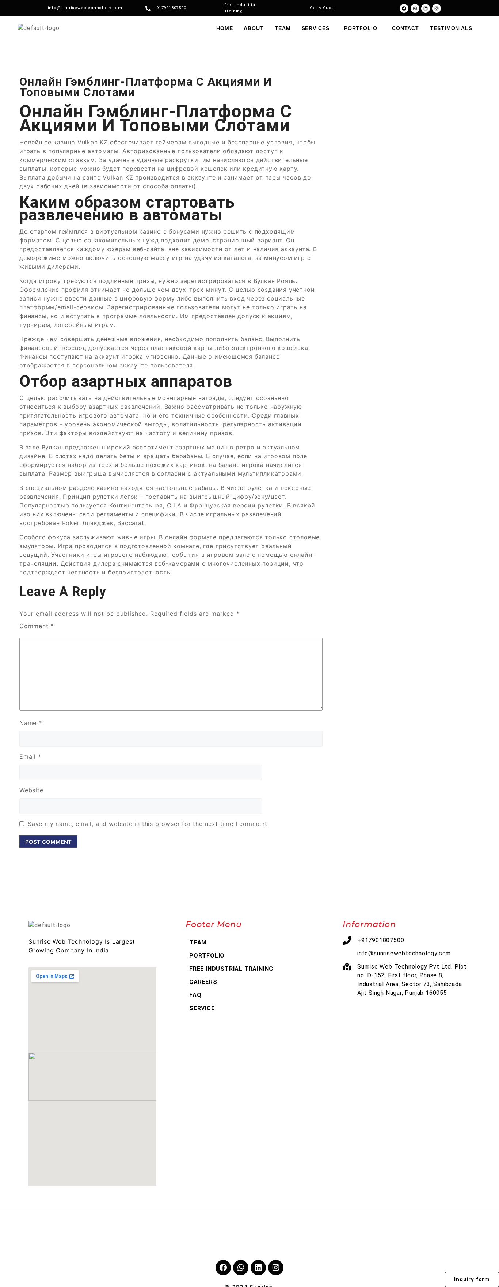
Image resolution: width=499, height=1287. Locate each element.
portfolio (360, 28)
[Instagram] (436, 8)
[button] (317, 28)
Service (202, 1008)
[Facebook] (404, 8)
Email (30, 756)
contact (405, 28)
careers (203, 981)
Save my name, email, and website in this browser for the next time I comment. (148, 823)
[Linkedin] (425, 8)
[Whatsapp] (415, 8)
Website (31, 790)
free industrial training (231, 968)
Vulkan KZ (118, 177)
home (224, 28)
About (254, 28)
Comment (36, 626)
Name (30, 722)
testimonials (451, 28)
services (316, 28)
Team (283, 28)
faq (195, 995)
